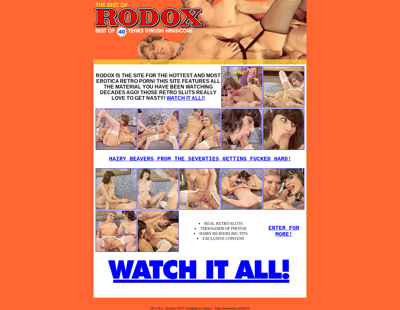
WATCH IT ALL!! (186, 98)
